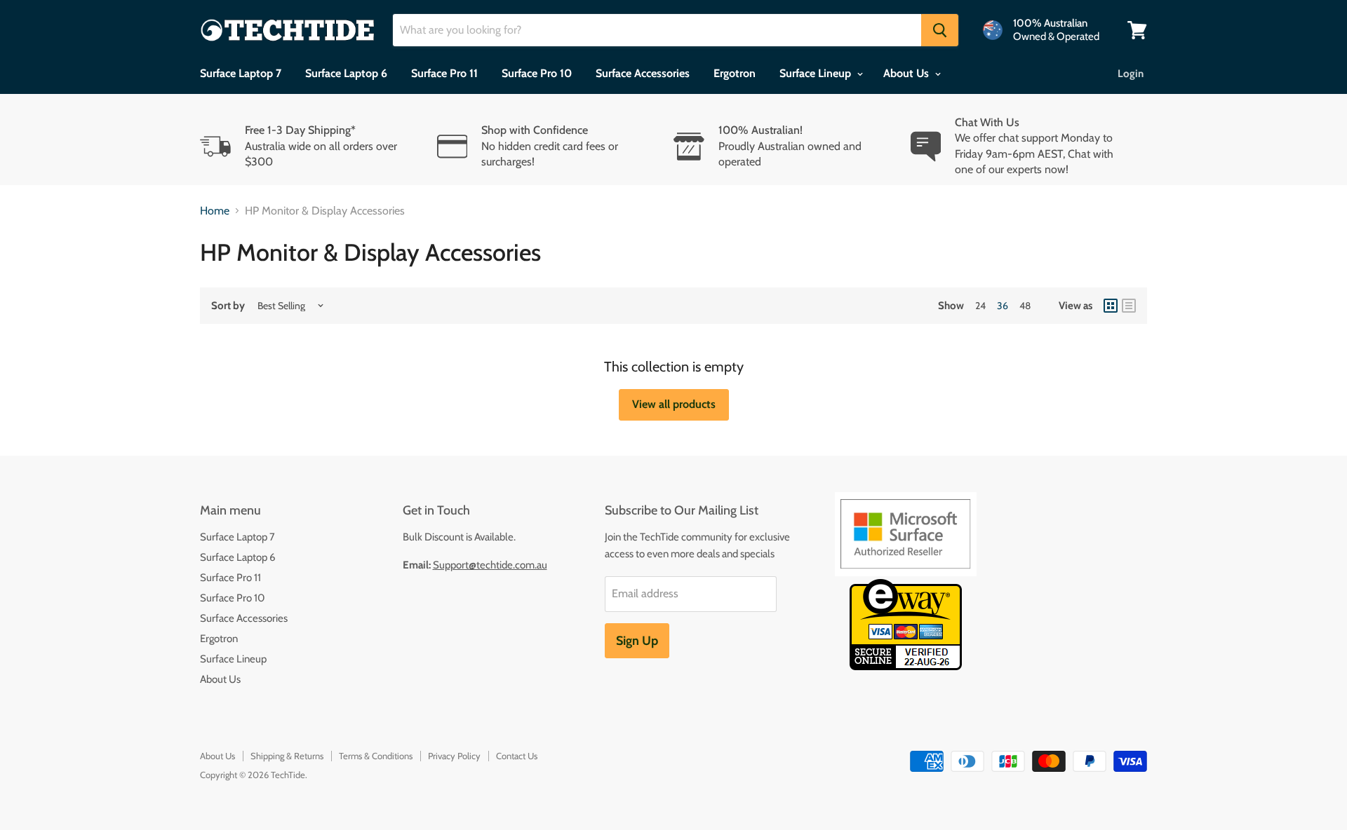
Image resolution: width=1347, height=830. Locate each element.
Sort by (228, 306)
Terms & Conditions (376, 755)
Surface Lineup (816, 73)
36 (1002, 305)
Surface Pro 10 (537, 73)
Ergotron (734, 73)
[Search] (939, 30)
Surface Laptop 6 (346, 73)
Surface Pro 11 (444, 73)
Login (1131, 73)
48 (1025, 305)
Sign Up (637, 640)
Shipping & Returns (286, 755)
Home (214, 211)
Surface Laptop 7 (240, 73)
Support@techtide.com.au (490, 565)
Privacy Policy (454, 755)
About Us (907, 73)
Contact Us (516, 755)
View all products (674, 404)
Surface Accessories (643, 73)
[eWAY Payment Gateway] (906, 666)
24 (980, 305)
